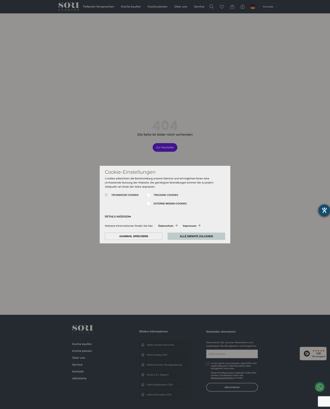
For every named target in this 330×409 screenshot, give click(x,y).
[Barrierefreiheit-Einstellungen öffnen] (324, 210)
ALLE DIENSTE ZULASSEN (196, 236)
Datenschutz (165, 225)
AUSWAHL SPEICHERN (133, 236)
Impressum (189, 225)
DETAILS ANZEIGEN (117, 216)
